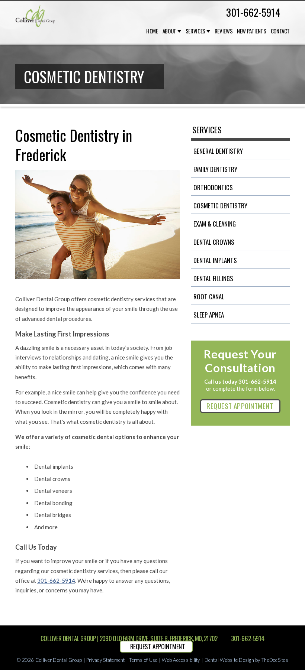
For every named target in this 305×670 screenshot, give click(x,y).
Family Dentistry (215, 169)
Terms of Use (143, 660)
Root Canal (208, 296)
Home (152, 31)
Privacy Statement (105, 660)
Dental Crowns (213, 242)
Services (195, 31)
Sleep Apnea (208, 314)
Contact (280, 31)
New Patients (251, 31)
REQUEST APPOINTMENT (239, 405)
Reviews (223, 31)
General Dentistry (218, 151)
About (169, 31)
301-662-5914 (253, 12)
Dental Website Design (229, 660)
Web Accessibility (181, 660)
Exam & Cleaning (214, 223)
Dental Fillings (213, 278)
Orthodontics (213, 187)
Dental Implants (215, 260)
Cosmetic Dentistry (220, 205)
